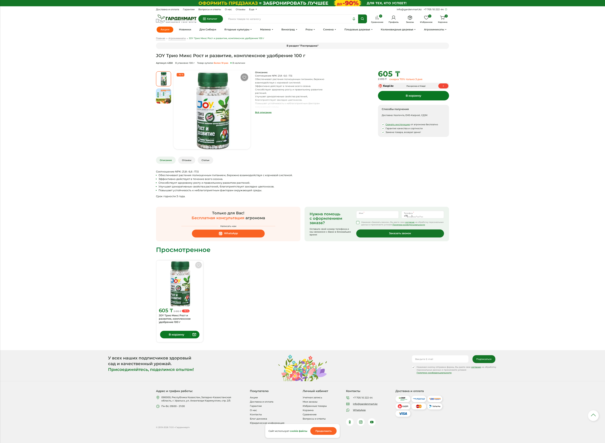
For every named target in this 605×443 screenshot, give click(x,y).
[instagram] (361, 422)
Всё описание (263, 112)
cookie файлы (298, 430)
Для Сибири (207, 29)
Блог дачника (258, 418)
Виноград (288, 29)
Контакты (256, 414)
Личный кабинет (315, 391)
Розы (309, 29)
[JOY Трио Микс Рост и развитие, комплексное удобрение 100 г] (179, 283)
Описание (166, 160)
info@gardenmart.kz (365, 403)
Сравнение (310, 414)
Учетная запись (312, 397)
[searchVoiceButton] (354, 18)
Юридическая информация (267, 422)
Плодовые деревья (357, 29)
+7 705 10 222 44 (363, 397)
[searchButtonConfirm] (362, 18)
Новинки (185, 29)
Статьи (205, 160)
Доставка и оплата (167, 9)
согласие (410, 222)
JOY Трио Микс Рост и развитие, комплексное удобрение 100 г (175, 319)
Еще (251, 9)
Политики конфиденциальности (408, 225)
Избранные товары (315, 405)
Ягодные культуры (236, 29)
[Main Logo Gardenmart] (176, 19)
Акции (254, 397)
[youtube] (372, 422)
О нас (228, 9)
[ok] (350, 422)
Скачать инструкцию (398, 124)
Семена (328, 29)
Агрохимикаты (434, 29)
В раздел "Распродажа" (303, 45)
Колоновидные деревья (397, 29)
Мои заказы (310, 401)
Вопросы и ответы (209, 9)
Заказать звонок (400, 233)
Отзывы (240, 9)
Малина (265, 29)
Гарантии (189, 9)
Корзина (308, 410)
